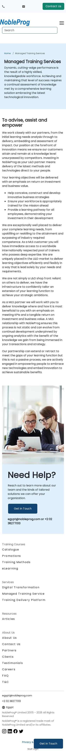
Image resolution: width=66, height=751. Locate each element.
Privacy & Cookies (33, 742)
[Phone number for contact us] (3, 6)
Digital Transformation (20, 587)
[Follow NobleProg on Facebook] (15, 731)
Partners (9, 650)
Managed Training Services (30, 53)
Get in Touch (48, 744)
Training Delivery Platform (24, 600)
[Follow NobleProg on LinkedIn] (10, 731)
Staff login (33, 748)
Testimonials (12, 663)
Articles (8, 619)
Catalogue (10, 550)
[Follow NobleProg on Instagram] (4, 731)
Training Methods (16, 562)
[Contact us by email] (23, 6)
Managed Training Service (23, 594)
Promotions (11, 556)
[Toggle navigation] (61, 22)
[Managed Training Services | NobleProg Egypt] (18, 22)
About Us (9, 638)
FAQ (5, 676)
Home (7, 53)
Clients (8, 657)
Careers (8, 669)
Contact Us (53, 6)
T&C (5, 682)
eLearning (10, 568)
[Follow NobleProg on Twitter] (21, 731)
